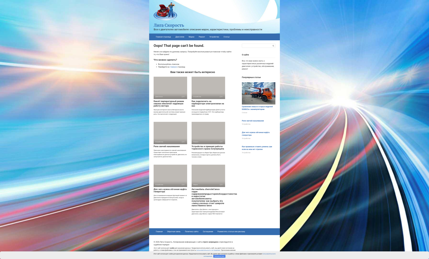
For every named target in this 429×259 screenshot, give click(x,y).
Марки (191, 37)
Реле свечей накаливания (167, 146)
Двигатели (179, 37)
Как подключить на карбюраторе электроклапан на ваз (208, 103)
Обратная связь (174, 231)
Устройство (214, 37)
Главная (159, 231)
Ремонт (202, 37)
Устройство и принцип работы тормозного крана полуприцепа (208, 147)
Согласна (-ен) (219, 256)
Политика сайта (191, 231)
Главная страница (163, 37)
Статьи (226, 37)
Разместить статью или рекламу (231, 231)
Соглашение (208, 231)
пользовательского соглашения (208, 250)
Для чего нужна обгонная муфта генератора (170, 190)
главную (173, 67)
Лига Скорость (169, 25)
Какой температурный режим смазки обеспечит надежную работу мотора (169, 103)
